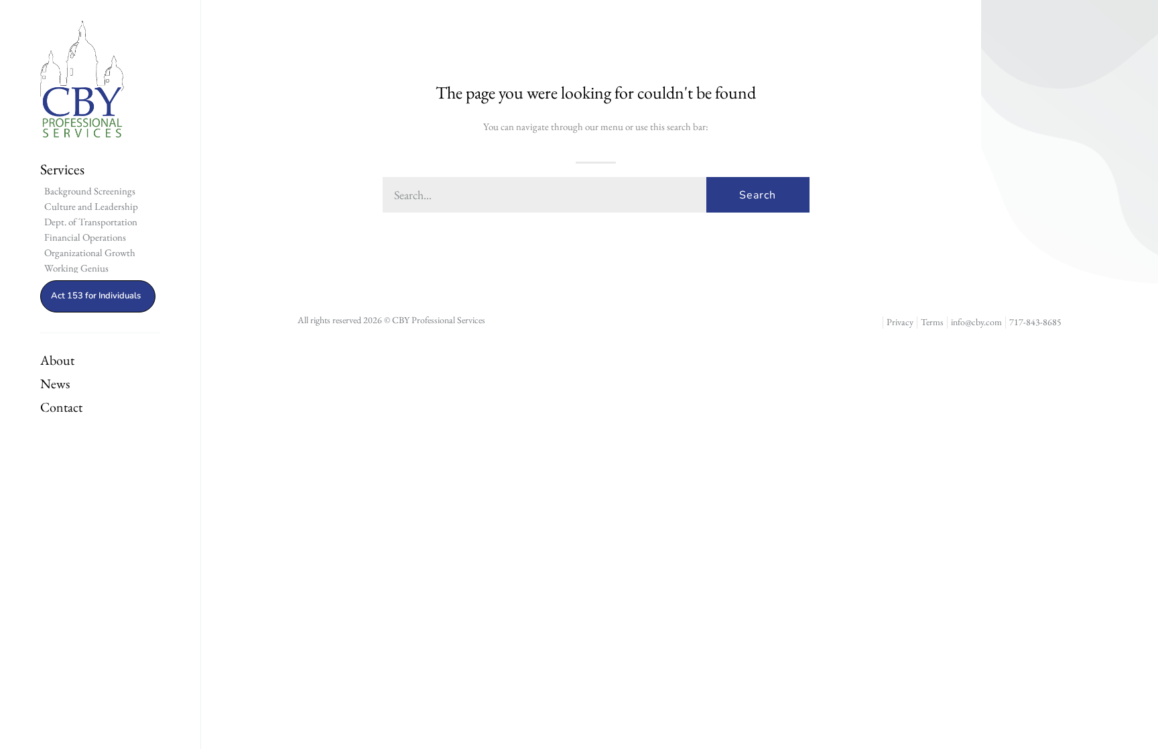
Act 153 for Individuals (96, 296)
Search (757, 195)
